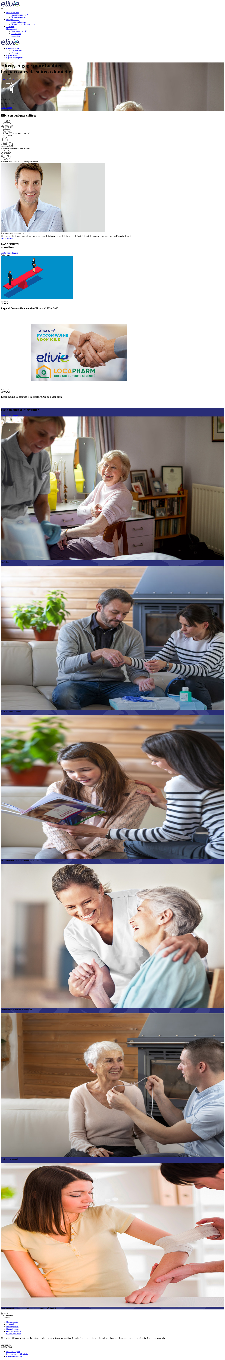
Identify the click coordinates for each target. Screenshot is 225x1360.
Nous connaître (12, 12)
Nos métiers (16, 33)
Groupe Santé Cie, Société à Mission (13, 1332)
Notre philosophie (18, 22)
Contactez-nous (12, 48)
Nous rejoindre (12, 29)
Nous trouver (16, 51)
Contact (14, 53)
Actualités (10, 26)
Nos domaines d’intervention (23, 24)
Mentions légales (13, 1352)
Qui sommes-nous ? (19, 15)
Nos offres (15, 36)
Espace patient (12, 55)
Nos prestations (12, 19)
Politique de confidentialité (17, 1354)
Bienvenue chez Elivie (20, 31)
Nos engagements (18, 17)
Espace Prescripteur (14, 58)
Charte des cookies (14, 1356)
